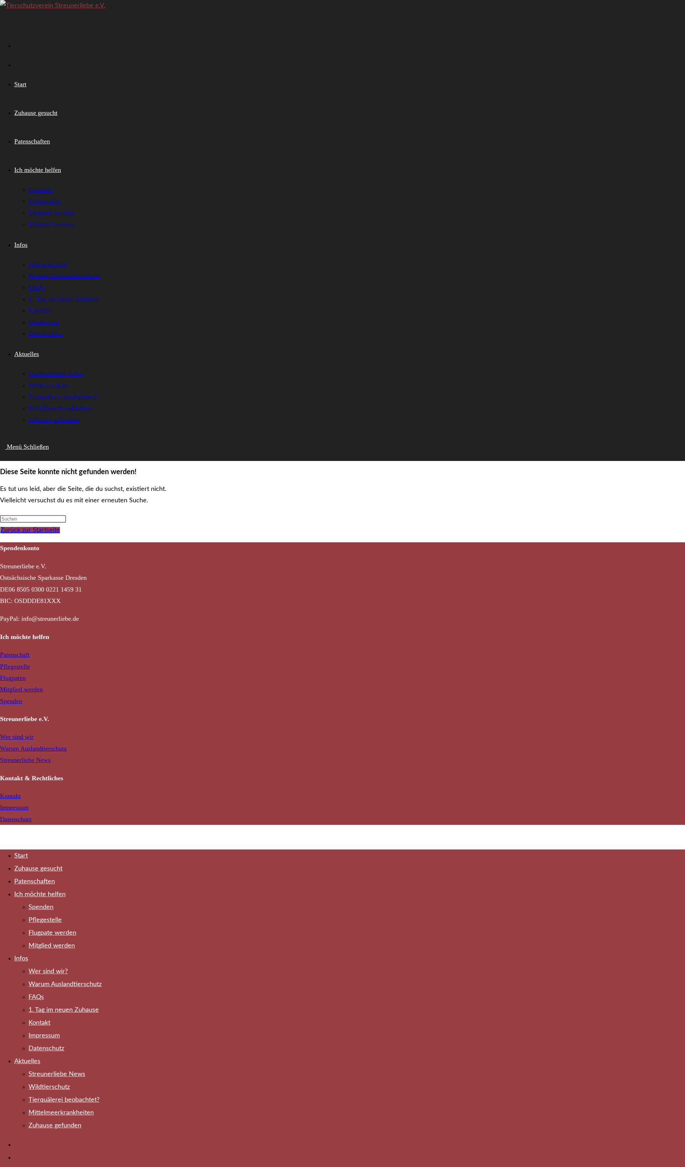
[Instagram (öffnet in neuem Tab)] (18, 64)
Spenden (11, 701)
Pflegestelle (15, 666)
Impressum (14, 807)
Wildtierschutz (49, 1087)
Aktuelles (27, 1061)
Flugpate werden (52, 933)
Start (21, 856)
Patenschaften (34, 881)
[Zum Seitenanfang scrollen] (2, 837)
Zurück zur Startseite (30, 530)
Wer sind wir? (48, 971)
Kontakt (10, 796)
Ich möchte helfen (40, 894)
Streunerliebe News (25, 759)
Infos (21, 958)
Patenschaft (15, 654)
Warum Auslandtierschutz (33, 748)
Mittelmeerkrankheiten (61, 1113)
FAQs (36, 997)
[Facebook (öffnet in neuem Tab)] (18, 44)
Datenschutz (16, 819)
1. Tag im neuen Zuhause (64, 1010)
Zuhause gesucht (38, 869)
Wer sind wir (17, 736)
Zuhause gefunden (55, 1125)
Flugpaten (13, 677)
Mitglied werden (21, 689)
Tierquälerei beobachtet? (64, 1100)
